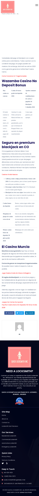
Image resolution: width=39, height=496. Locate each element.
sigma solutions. (26, 492)
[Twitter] (3, 463)
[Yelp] (7, 463)
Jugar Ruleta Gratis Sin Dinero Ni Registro (16, 273)
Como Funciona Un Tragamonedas (14, 76)
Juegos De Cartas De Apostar (12, 302)
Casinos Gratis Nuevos (10, 174)
